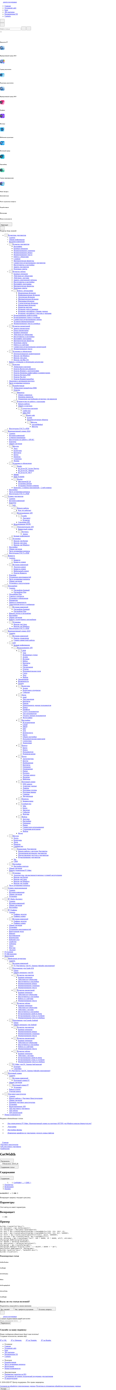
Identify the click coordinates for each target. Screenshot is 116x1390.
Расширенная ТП (11, 14)
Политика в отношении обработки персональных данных (58, 1386)
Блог (6, 10)
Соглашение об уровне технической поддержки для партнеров (29, 1376)
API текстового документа (10, 1147)
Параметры (9, 1185)
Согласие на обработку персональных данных (18, 1386)
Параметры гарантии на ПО (15, 1374)
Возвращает (9, 1187)
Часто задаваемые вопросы (15, 1364)
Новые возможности (13, 1368)
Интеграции (9, 1366)
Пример (8, 1189)
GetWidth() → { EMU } (22, 1183)
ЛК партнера (9, 12)
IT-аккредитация (11, 1378)
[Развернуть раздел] (6, 235)
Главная (8, 6)
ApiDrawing (5, 1149)
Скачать (8, 16)
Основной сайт (10, 8)
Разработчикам (10, 1362)
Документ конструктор (9, 1144)
